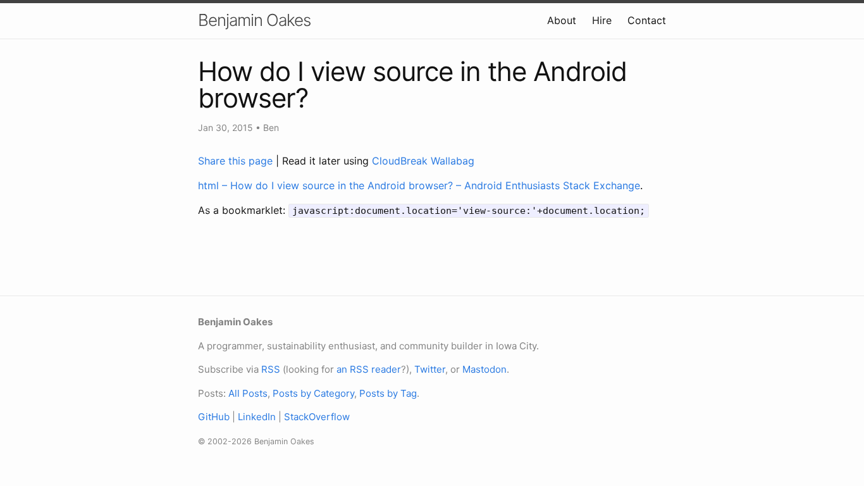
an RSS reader (368, 369)
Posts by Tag (388, 393)
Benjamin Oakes (254, 20)
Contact (646, 20)
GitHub (214, 417)
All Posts (248, 393)
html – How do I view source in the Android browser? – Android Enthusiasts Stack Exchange (419, 185)
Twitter (429, 369)
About (561, 20)
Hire (602, 20)
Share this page (237, 160)
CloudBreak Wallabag (423, 160)
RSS (270, 369)
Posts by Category (313, 393)
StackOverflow (317, 417)
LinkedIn (257, 417)
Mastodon (484, 369)
